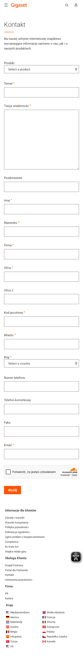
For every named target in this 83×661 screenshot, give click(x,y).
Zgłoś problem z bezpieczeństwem (25, 536)
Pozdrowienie (13, 178)
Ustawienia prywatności (18, 579)
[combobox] (41, 69)
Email (8, 445)
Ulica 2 (8, 290)
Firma (8, 245)
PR (6, 593)
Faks (7, 422)
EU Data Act (12, 546)
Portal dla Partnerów (16, 570)
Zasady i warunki (14, 517)
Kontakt (9, 574)
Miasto (8, 335)
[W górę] (78, 645)
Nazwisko (10, 223)
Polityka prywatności (17, 527)
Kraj (17, 360)
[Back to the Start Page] (19, 5)
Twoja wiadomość (16, 106)
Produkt (17, 66)
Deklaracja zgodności (17, 532)
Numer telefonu (14, 378)
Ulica (7, 268)
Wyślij (12, 490)
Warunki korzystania (16, 522)
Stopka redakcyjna (15, 551)
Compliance (12, 541)
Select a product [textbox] (19, 69)
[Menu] (6, 5)
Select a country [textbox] (19, 363)
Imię (7, 200)
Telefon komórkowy (17, 400)
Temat (8, 83)
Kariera (9, 598)
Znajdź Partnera (14, 565)
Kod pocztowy (13, 312)
